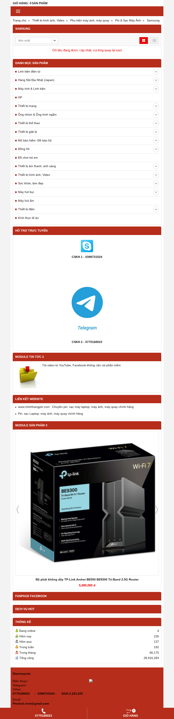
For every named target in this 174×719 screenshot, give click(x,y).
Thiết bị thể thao (29, 123)
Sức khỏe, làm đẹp (30, 183)
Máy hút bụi (26, 192)
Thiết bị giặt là (27, 131)
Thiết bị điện (26, 209)
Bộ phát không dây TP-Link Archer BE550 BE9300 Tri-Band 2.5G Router (87, 579)
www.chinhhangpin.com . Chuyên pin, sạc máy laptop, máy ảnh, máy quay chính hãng (76, 406)
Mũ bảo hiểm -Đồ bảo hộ (35, 140)
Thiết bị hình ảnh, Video (34, 174)
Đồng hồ (23, 149)
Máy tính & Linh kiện (31, 88)
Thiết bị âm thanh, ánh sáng (37, 166)
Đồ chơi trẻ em (28, 157)
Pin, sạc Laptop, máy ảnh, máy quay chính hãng (50, 413)
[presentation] (17, 509)
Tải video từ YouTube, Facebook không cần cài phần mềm (81, 365)
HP (20, 97)
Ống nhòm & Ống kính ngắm (37, 114)
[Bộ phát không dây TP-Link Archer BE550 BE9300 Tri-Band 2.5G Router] (87, 503)
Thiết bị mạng (27, 106)
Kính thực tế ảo (28, 218)
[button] (36, 40)
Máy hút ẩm (26, 200)
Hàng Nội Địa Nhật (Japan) (36, 80)
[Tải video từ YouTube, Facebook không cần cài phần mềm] (28, 376)
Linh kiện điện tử (29, 71)
